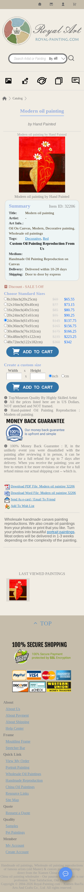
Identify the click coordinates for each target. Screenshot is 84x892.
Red (46, 238)
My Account (15, 845)
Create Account (17, 852)
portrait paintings (60, 532)
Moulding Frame (18, 741)
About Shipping (17, 722)
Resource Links (17, 793)
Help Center (15, 728)
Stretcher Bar (15, 748)
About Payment (17, 715)
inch (55, 376)
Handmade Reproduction (24, 780)
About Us (13, 709)
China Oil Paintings (20, 787)
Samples (12, 826)
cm (66, 376)
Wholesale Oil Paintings (23, 774)
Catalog (18, 98)
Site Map (12, 800)
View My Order (17, 761)
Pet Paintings (15, 832)
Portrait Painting (17, 767)
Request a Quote (18, 813)
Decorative (33, 238)
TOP (45, 623)
